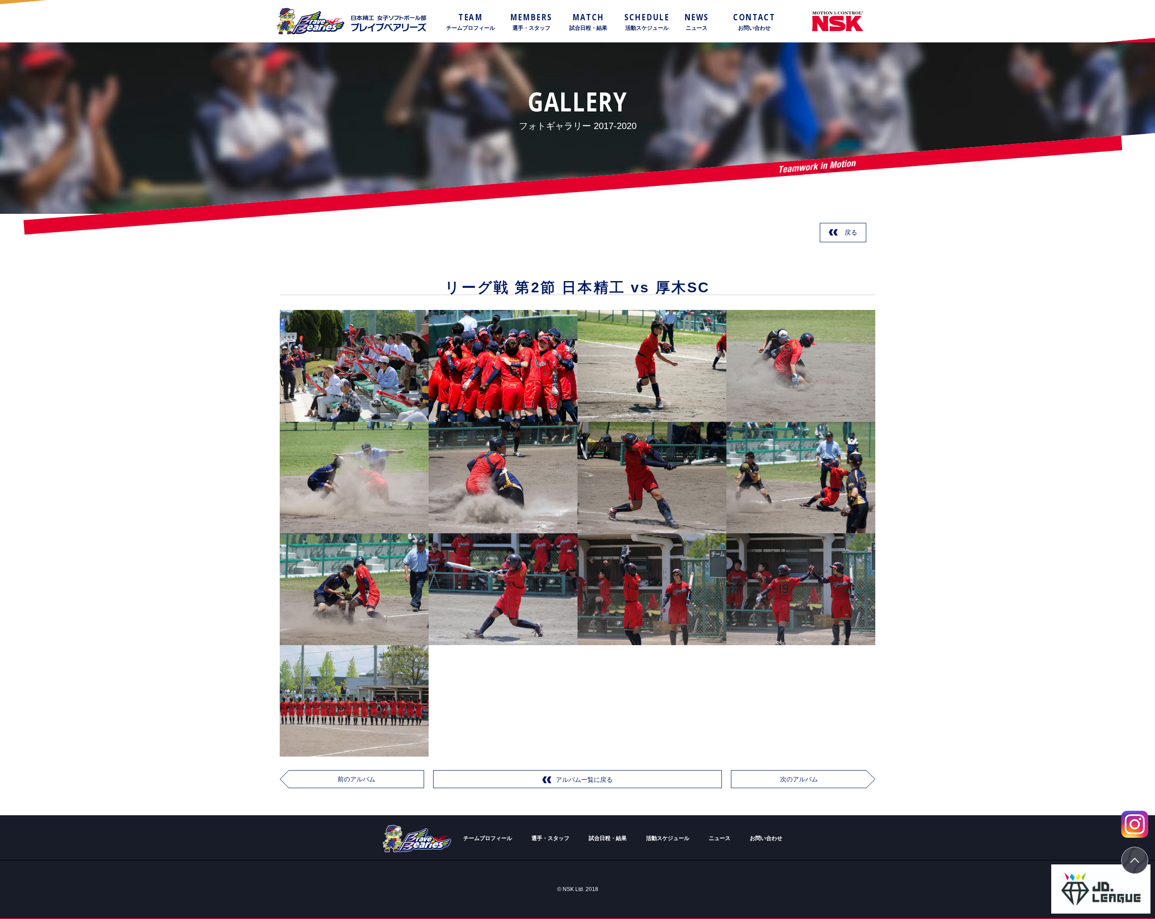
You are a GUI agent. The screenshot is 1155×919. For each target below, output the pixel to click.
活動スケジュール (667, 838)
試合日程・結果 (608, 838)
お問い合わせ (766, 838)
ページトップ (1134, 860)
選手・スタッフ (550, 838)
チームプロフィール (487, 838)
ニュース (719, 838)
